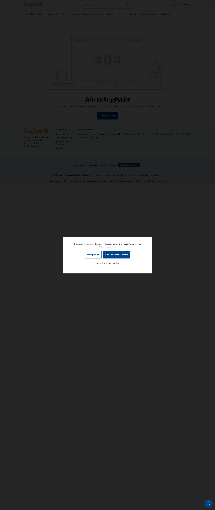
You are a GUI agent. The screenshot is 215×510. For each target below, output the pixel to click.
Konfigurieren (93, 254)
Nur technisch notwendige (107, 263)
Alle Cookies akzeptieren (116, 254)
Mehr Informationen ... (107, 247)
